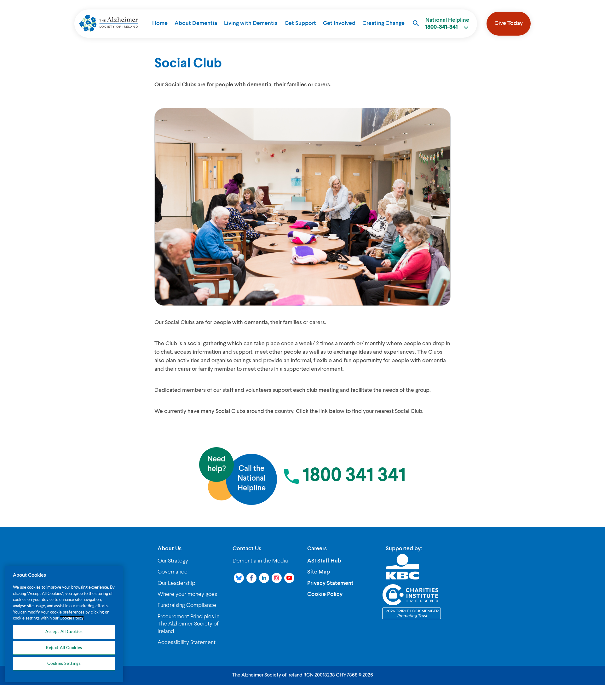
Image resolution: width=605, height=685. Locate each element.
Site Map (318, 572)
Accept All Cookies (64, 632)
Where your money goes (187, 594)
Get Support (300, 23)
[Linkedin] (264, 578)
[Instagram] (277, 578)
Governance (172, 572)
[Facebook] (251, 578)
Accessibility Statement (187, 642)
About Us (170, 548)
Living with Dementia (251, 23)
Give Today (508, 23)
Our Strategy (173, 561)
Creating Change (383, 23)
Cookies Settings (64, 663)
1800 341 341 (354, 475)
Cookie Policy (325, 594)
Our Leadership (176, 583)
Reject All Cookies (64, 647)
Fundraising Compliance (187, 605)
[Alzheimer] (108, 23)
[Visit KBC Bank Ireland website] (402, 566)
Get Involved (339, 23)
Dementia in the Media (260, 561)
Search (416, 23)
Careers (317, 548)
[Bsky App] (239, 578)
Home (160, 23)
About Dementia (196, 23)
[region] (64, 624)
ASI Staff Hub (324, 561)
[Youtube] (289, 578)
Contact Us (247, 548)
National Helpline (447, 23)
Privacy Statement (330, 583)
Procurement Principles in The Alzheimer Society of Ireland (188, 624)
